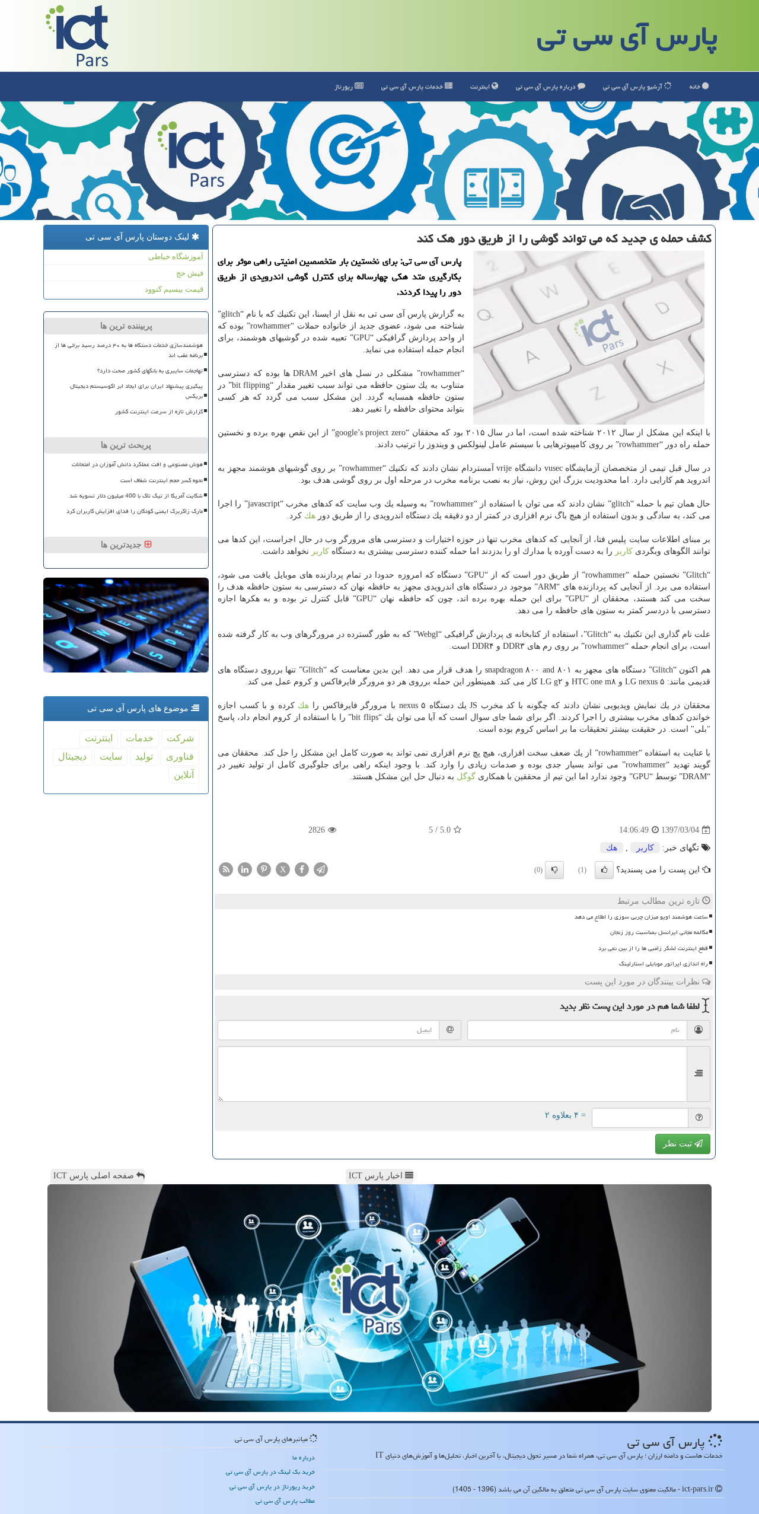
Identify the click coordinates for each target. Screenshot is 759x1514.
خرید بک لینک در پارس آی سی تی (270, 1471)
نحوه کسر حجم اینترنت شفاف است (161, 480)
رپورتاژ (344, 86)
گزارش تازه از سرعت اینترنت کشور (159, 411)
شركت (180, 738)
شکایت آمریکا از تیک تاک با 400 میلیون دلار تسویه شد (136, 496)
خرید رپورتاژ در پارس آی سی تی (272, 1486)
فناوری (180, 756)
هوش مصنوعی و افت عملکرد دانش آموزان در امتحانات (137, 464)
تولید (144, 756)
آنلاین (184, 775)
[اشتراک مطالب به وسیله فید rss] (226, 869)
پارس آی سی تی (627, 35)
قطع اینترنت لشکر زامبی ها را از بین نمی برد (653, 948)
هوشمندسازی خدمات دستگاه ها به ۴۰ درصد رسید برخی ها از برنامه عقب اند (129, 350)
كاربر (624, 551)
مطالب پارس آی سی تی (285, 1500)
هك (309, 515)
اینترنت (481, 86)
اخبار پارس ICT (377, 1175)
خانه (696, 86)
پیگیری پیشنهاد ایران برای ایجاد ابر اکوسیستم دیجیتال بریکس (136, 391)
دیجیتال (72, 756)
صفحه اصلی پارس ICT (94, 1175)
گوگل (466, 776)
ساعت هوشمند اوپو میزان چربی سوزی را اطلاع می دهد (641, 917)
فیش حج (189, 273)
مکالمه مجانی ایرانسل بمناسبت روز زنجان (659, 932)
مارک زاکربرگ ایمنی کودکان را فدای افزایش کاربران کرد (134, 511)
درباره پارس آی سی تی (547, 86)
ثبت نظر (678, 1143)
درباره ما (303, 1457)
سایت (111, 756)
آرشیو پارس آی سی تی (633, 86)
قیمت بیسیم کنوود (174, 289)
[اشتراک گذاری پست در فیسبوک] (302, 869)
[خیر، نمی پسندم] (554, 870)
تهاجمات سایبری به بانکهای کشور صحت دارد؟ (150, 371)
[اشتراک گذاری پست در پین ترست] (264, 869)
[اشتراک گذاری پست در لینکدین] (245, 869)
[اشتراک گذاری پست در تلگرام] (320, 869)
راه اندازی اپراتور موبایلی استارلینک (663, 964)
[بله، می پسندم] (604, 870)
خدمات (413, 86)
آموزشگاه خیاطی (175, 256)
